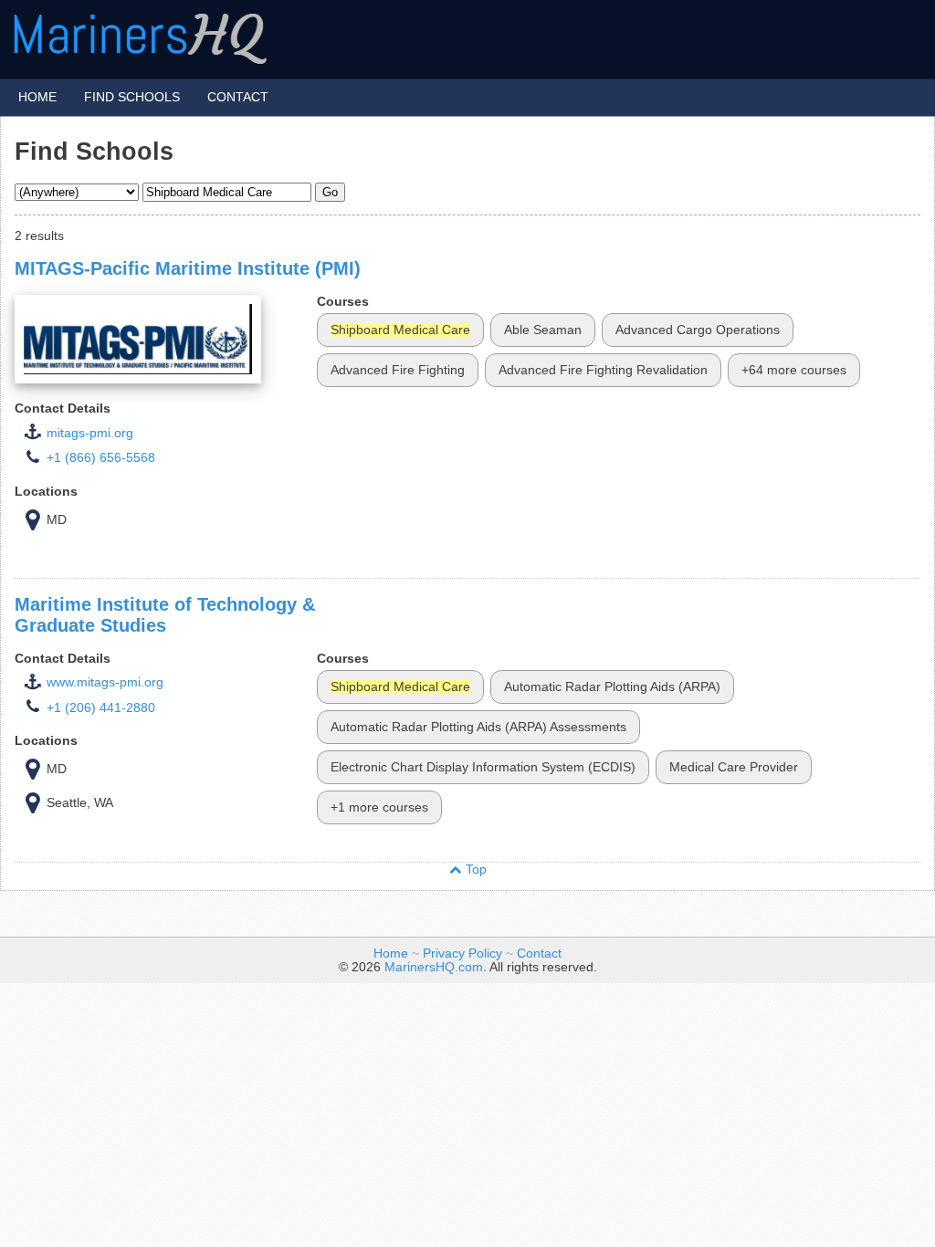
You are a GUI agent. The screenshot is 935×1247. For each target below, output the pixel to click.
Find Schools (132, 96)
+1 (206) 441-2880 (101, 708)
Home (37, 96)
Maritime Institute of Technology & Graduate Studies (165, 614)
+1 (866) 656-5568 (101, 458)
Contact (237, 96)
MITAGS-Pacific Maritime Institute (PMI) (188, 268)
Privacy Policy (462, 953)
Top (474, 869)
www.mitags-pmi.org (105, 682)
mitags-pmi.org (90, 433)
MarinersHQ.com (433, 967)
